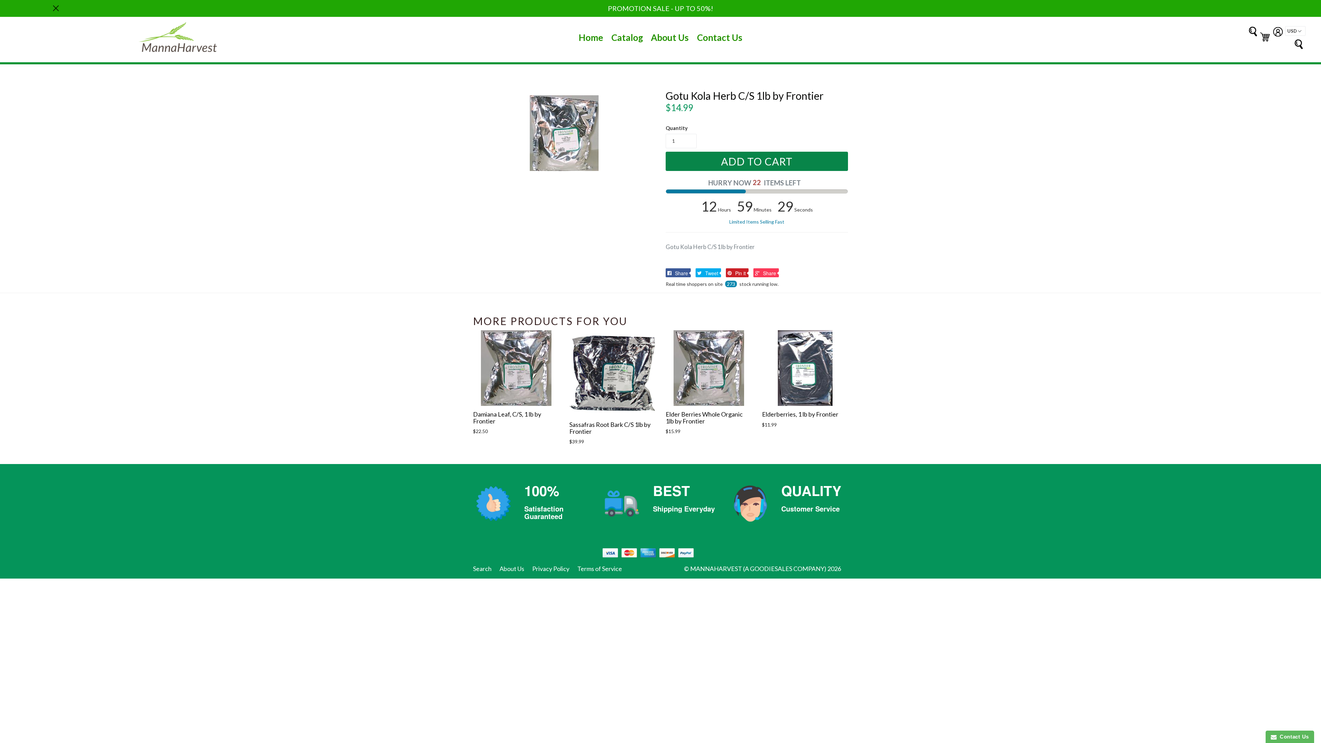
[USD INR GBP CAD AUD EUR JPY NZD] (1295, 31)
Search (482, 568)
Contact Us (719, 37)
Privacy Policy (550, 568)
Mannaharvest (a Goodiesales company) (758, 568)
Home (591, 37)
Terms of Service (599, 568)
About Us (670, 37)
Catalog (627, 37)
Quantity (677, 128)
